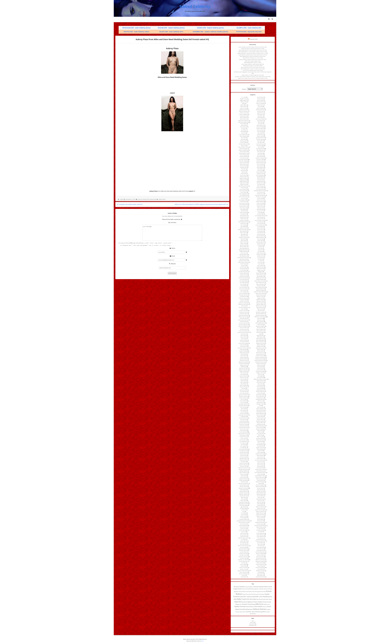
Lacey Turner (260, 211)
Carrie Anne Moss (243, 288)
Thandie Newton (260, 539)
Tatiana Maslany (260, 533)
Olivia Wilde (260, 388)
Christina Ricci (243, 329)
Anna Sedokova (243, 195)
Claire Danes (243, 335)
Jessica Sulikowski (243, 573)
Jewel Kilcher (260, 97)
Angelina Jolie (243, 179)
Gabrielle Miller (243, 460)
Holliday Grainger (243, 502)
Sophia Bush (260, 505)
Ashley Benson (243, 215)
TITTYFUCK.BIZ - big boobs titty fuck (249, 32)
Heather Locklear (243, 494)
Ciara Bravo (243, 334)
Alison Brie (243, 139)
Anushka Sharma (243, 206)
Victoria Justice (260, 556)
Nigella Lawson (260, 373)
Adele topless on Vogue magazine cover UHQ (253, 75)
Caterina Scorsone (243, 298)
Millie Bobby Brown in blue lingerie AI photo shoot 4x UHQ (253, 51)
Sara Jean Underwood (260, 460)
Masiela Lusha (260, 296)
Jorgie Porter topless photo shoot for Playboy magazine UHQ (252, 78)
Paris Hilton (260, 393)
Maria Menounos (260, 282)
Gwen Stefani (243, 477)
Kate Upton (260, 154)
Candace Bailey (243, 273)
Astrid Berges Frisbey (243, 221)
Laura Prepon (260, 223)
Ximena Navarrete (260, 564)
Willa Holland (260, 563)
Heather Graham (243, 492)
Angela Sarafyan (243, 178)
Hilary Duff (243, 499)
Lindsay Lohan (260, 254)
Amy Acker (243, 169)
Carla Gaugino (243, 284)
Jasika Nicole (243, 536)
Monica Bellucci (260, 338)
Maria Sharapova (260, 284)
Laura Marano (260, 221)
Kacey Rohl (260, 133)
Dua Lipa (243, 388)
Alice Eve (243, 133)
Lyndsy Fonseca (260, 267)
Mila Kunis (260, 318)
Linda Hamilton (260, 253)
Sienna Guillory (260, 494)
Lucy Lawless (260, 265)
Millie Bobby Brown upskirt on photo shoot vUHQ (253, 69)
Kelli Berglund (260, 176)
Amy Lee (244, 172)
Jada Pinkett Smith (243, 522)
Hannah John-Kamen (243, 483)
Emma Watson (242, 432)
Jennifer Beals (243, 552)
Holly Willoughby (243, 505)
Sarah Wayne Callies (260, 475)
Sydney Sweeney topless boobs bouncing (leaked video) (252, 59)
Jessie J (243, 575)
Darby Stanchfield (243, 363)
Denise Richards (243, 376)
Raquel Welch (260, 422)
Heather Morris (243, 496)
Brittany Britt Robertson (243, 257)
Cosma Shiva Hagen (243, 343)
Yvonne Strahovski (260, 567)
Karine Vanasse (260, 144)
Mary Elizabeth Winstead (260, 292)
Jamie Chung (243, 528)
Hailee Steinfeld (243, 480)
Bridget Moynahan (243, 249)
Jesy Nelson (243, 577)
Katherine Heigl (260, 159)
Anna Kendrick (243, 189)
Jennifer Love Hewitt (243, 559)
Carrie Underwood (243, 293)
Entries (252, 622)
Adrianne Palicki (243, 109)
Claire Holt (243, 338)
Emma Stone (243, 430)
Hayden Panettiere (243, 488)
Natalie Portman (260, 355)
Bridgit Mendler (243, 251)
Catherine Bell (243, 299)
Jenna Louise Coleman (243, 545)
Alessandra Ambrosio (243, 120)
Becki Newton (243, 231)
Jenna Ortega (243, 547)
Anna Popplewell (243, 193)
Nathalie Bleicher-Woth (260, 360)
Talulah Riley (260, 528)
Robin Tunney (260, 436)
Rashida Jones (260, 424)
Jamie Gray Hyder (243, 530)
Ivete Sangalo (243, 517)
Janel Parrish (243, 533)
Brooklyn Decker (243, 260)
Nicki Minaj (260, 366)
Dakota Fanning (243, 351)
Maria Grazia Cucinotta (260, 281)
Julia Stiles (260, 122)
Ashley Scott (243, 218)
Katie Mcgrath (260, 167)
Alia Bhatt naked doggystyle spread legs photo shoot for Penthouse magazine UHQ (252, 72)
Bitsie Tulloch (243, 242)
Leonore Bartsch (260, 242)
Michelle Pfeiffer (260, 313)
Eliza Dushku (243, 401)
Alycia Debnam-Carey (243, 147)
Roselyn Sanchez (260, 447)
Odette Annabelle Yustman (260, 379)
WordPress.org (252, 625)
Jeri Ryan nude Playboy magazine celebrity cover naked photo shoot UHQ (252, 76)
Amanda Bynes (243, 154)
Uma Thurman (260, 549)
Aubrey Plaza (152, 199)
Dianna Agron (243, 382)
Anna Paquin (243, 192)
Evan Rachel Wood (243, 449)
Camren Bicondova (243, 271)
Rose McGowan (260, 444)
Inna (243, 511)
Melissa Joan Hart (260, 306)
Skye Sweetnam (260, 499)
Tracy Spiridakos (260, 547)
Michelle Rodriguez (260, 315)
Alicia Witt (243, 137)
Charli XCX (243, 309)
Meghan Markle (260, 299)
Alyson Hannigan (243, 148)
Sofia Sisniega (260, 502)
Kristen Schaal (260, 200)
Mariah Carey (260, 285)
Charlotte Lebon (243, 313)
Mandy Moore (260, 276)
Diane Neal (243, 380)
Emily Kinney (243, 419)
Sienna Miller (260, 496)
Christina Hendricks (243, 326)
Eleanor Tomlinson (243, 394)
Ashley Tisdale (243, 220)
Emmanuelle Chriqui (243, 433)
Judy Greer (260, 116)
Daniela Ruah (243, 357)
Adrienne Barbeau (243, 111)
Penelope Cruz (260, 397)
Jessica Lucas (243, 569)
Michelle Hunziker (260, 312)
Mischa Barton (260, 330)
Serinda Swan (260, 480)
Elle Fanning (243, 407)
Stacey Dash (260, 517)
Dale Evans (243, 354)
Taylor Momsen (260, 534)
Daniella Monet (243, 359)
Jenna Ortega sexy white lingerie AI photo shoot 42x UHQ (253, 47)
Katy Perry (259, 170)
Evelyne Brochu (243, 452)
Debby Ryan (243, 366)
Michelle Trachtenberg (260, 316)
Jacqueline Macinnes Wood (243, 520)
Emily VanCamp (243, 425)
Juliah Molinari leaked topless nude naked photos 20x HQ (253, 55)
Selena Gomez (259, 478)
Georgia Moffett (243, 471)
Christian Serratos (243, 323)
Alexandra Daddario (243, 122)
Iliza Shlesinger (243, 508)
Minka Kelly (260, 324)
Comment (173, 222)
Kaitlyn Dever (260, 134)
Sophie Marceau (260, 513)
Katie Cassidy (260, 164)
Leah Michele (260, 232)
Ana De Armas (243, 175)
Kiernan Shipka (260, 187)
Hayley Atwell (243, 489)
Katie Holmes (260, 165)
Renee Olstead (260, 427)
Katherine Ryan (260, 161)
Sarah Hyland (260, 468)
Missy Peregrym (260, 332)
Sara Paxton (260, 461)
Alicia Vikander (243, 136)
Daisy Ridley (243, 349)
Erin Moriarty (243, 443)
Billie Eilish (243, 239)
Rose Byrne (260, 441)
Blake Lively (243, 243)
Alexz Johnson (243, 126)
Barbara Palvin (243, 228)
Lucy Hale (260, 264)
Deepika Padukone (243, 369)
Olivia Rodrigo (260, 387)
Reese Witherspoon (260, 425)
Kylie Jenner (260, 207)
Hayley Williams (243, 491)
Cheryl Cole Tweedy (243, 316)
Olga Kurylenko (260, 380)
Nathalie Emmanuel (260, 362)
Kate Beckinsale (260, 148)
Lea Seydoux (260, 231)
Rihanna (260, 432)
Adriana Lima (243, 108)
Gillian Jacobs (243, 474)
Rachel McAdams (260, 413)
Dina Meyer (243, 383)
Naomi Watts (260, 349)
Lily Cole (260, 248)
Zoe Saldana (260, 573)
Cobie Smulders (243, 340)
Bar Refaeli (243, 226)
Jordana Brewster (260, 109)
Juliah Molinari (260, 125)
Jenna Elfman (243, 542)
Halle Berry (243, 482)
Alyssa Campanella (243, 150)
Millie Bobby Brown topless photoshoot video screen (252, 56)
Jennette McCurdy (243, 549)
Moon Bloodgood (260, 340)
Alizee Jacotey (243, 140)
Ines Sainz (243, 510)
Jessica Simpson (243, 572)
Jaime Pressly (243, 524)
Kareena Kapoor (260, 139)
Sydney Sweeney (260, 527)
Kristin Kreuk (260, 203)
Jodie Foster (260, 105)
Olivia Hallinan (260, 382)
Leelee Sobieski (260, 235)
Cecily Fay (243, 306)
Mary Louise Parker (260, 293)
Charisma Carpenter (243, 307)
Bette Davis (243, 235)
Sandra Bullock (260, 455)
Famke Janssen (243, 454)
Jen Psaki (243, 539)
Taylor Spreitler (260, 536)
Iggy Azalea (243, 506)
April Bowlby (243, 209)
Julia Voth (260, 123)
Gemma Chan (243, 466)
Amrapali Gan (243, 167)
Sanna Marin (260, 457)
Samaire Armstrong (260, 454)
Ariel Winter (243, 214)
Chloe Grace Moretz (243, 320)
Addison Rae (243, 102)
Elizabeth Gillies (244, 404)
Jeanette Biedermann (243, 538)
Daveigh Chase (243, 365)
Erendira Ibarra (243, 436)
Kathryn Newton (260, 162)
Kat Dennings (260, 145)
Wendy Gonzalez (260, 558)
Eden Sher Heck (243, 390)
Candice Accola (243, 274)
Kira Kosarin (260, 192)
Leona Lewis (260, 240)
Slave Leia (260, 500)
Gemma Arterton (243, 463)
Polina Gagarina (260, 408)
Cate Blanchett (243, 296)
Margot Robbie (260, 279)
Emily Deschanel (243, 418)
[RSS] (272, 19)
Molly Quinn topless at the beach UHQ (252, 65)
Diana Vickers (243, 377)
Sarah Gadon (260, 466)
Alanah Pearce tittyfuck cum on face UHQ (253, 58)
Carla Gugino (243, 285)
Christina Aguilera (243, 324)
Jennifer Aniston (243, 550)
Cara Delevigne (243, 279)
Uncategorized (259, 550)
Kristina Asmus (260, 204)
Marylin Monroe (260, 295)
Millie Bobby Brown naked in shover (252, 62)
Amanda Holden (243, 156)
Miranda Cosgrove (260, 326)
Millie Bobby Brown (260, 323)
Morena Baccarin (260, 341)
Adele (243, 103)
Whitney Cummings (260, 559)
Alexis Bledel (243, 123)
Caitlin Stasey (243, 264)
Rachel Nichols (260, 415)
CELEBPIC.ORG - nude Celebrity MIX (248, 28)
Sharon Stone (260, 488)
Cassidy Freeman (243, 295)
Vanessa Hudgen (260, 553)
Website (173, 264)
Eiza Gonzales (243, 391)
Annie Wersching (243, 204)
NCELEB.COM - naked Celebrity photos (171, 28)
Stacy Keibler (260, 519)
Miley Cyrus (260, 320)
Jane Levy (243, 531)
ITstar (202, 641)
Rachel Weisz (260, 419)
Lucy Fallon (260, 262)
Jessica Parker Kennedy (243, 570)
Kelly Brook (260, 179)
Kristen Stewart (260, 201)
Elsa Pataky (243, 411)
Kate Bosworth (260, 150)
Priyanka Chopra (260, 410)
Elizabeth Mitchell (243, 405)
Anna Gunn (243, 187)
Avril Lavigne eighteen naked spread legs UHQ (253, 64)
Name (173, 248)
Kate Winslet (260, 156)
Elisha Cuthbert (243, 397)
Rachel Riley (260, 416)
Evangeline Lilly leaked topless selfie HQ (130, 204)
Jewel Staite (260, 98)
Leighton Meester (260, 237)
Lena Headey (260, 239)
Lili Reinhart (260, 245)
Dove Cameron (243, 385)
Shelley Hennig (260, 491)
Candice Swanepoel (243, 278)
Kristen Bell (260, 198)
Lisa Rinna (260, 259)
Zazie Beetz (260, 569)
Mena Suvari (260, 309)
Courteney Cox (243, 346)
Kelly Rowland (260, 181)
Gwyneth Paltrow (243, 478)
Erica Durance (243, 439)
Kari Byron (260, 142)
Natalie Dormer (260, 354)
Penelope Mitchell (260, 399)
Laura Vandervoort (259, 225)
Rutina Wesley (260, 449)
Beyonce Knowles (243, 237)
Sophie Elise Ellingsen (260, 510)
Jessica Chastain (244, 567)
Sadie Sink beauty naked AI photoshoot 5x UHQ (252, 48)
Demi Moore (243, 374)
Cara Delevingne (244, 281)
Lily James (260, 251)
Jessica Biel (243, 566)
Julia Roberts (260, 120)
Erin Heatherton (243, 441)
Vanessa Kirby (260, 555)
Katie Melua (260, 169)
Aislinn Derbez (243, 117)
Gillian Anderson (243, 472)
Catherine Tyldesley (243, 302)
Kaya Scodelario (260, 172)
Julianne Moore (260, 128)
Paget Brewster (260, 390)
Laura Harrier (260, 218)
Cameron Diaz (243, 267)
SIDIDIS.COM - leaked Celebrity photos (210, 28)
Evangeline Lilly (243, 450)
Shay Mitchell (260, 489)
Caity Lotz (243, 265)
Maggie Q (260, 271)
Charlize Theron (243, 310)
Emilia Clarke (243, 413)
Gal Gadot (243, 461)
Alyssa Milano (243, 151)
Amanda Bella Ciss (243, 153)
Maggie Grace (260, 270)
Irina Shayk (243, 513)
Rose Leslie (260, 443)
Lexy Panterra (260, 243)
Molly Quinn (260, 337)
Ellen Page (243, 408)
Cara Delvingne (243, 282)
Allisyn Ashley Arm (243, 144)
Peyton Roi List (260, 402)
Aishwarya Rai (243, 116)
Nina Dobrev (260, 377)
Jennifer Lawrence (243, 556)
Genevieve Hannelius (243, 468)
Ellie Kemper (243, 410)
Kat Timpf (260, 147)
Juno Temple (260, 131)
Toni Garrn (260, 545)
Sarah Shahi (260, 474)
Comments (252, 624)
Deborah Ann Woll (243, 368)
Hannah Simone (243, 486)
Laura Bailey (260, 217)
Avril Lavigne (243, 225)
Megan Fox (260, 298)
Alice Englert (243, 131)
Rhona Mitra (260, 430)
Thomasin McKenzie (260, 541)
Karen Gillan (260, 140)
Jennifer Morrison (243, 561)
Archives (244, 89)
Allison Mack (243, 142)
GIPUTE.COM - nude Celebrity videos (136, 32)
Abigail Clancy (243, 98)
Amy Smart (243, 173)
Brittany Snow (243, 259)
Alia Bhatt (243, 130)
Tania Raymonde (260, 530)
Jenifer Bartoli (243, 541)
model (260, 334)
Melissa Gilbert (260, 304)
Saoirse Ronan (260, 458)
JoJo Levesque (260, 108)
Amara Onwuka (243, 162)
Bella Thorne (243, 232)
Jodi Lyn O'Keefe (260, 103)
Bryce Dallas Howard (243, 262)
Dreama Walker (243, 387)
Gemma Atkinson (243, 464)
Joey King (260, 106)
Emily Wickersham (243, 427)
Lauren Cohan (260, 229)
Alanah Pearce (243, 119)
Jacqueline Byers (243, 519)
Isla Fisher (243, 514)
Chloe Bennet (243, 318)
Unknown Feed (253, 39)
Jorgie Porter (260, 112)
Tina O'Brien (260, 542)
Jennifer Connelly (243, 553)
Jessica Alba (243, 564)
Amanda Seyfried (243, 159)
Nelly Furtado (260, 365)
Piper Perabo (260, 407)
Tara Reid (260, 531)
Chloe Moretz (243, 321)
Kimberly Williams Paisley (260, 190)
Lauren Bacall (260, 228)
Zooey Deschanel (260, 577)
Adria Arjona (243, 106)
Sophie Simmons (260, 514)
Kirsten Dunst (260, 193)
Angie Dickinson (243, 181)
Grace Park (243, 475)
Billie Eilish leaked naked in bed (253, 61)
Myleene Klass (260, 346)
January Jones (243, 534)
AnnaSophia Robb (243, 200)
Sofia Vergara (260, 503)
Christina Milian (243, 327)
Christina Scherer (243, 330)
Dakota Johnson (243, 352)
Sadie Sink (260, 450)
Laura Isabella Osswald (260, 220)
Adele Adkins (243, 105)
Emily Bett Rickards (243, 415)
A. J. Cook (243, 97)
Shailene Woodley (260, 482)
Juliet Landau (260, 130)
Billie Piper (243, 240)
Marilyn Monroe (260, 288)
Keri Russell (260, 184)
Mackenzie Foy (260, 268)
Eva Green (243, 444)
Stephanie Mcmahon (260, 522)
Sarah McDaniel (260, 471)
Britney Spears (243, 254)
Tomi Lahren (260, 544)
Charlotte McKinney (243, 315)
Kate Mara (260, 153)
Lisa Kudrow (260, 257)
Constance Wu (243, 341)
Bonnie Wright (243, 246)
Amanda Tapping (243, 161)
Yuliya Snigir (260, 566)
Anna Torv (243, 198)
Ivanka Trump (243, 516)
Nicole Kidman (260, 369)
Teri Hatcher (260, 538)
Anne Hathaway (243, 203)
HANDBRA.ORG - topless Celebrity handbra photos (210, 32)
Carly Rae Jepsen (243, 287)
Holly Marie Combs (243, 503)
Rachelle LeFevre (260, 421)
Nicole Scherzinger (260, 371)
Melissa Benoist (260, 302)
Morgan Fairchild (260, 343)
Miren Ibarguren (260, 329)
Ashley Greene (243, 217)
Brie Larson (243, 253)
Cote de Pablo (243, 344)
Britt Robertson (243, 256)
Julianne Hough (260, 126)
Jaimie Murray (243, 527)
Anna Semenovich (243, 197)
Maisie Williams (260, 273)
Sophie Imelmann (260, 511)
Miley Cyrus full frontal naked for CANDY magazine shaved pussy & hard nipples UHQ (200, 204)
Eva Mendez (243, 447)
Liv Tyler (260, 260)
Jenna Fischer (243, 544)
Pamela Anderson (260, 391)
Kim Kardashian (260, 189)
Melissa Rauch (259, 307)
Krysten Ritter (260, 206)
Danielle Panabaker (243, 362)
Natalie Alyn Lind (260, 352)
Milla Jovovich (260, 321)
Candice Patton (243, 276)
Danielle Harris (243, 360)
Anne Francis (243, 201)
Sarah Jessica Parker (260, 469)
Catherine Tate (243, 301)
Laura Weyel (260, 226)
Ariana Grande (243, 212)
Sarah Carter (260, 463)
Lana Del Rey (260, 214)
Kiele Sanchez (260, 186)
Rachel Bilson (260, 411)
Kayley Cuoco (260, 173)
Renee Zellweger (260, 429)
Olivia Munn (260, 385)
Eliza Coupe (243, 399)
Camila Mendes (243, 268)
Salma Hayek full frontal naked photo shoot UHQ (252, 67)
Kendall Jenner (260, 183)
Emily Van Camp (243, 424)
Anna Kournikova (243, 190)
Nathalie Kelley (260, 363)
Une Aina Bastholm (260, 552)
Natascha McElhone (260, 357)
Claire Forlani (243, 337)
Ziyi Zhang (260, 572)
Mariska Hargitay (260, 290)
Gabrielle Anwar (243, 458)
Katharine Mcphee (260, 158)
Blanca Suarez (243, 245)
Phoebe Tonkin (260, 404)
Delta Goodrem (243, 371)
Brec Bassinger (243, 248)
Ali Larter (243, 128)
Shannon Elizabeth (260, 486)
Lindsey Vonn (260, 256)
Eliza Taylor (243, 402)
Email (173, 256)
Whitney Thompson (260, 561)
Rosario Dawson (260, 439)
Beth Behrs (243, 234)
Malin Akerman (260, 274)
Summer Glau (260, 524)
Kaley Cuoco (260, 136)
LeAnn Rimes (260, 234)
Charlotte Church (243, 312)
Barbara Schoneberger (243, 229)
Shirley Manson (260, 492)
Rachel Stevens (260, 418)
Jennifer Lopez (243, 558)
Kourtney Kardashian (260, 195)
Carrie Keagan (243, 292)
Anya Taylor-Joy (243, 207)
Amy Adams (243, 170)
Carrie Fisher (243, 290)
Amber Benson (243, 164)
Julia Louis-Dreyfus (260, 119)
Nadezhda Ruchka (260, 348)
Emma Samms (243, 429)
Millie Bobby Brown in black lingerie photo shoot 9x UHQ (252, 50)
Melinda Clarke (260, 301)
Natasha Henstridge (260, 359)
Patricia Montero (260, 396)
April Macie (243, 211)
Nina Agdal (260, 376)
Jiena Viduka (260, 100)
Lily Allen (260, 246)
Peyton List (260, 401)
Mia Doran (260, 310)
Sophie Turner (260, 516)
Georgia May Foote (243, 469)
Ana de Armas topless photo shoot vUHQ (253, 70)
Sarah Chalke (260, 464)
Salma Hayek (260, 452)
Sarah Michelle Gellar (260, 472)
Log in (252, 620)
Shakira (260, 483)
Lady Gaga (260, 212)
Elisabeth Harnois (243, 396)
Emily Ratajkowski (243, 422)
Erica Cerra (243, 438)
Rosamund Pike (260, 438)
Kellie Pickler (260, 178)
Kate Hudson (260, 151)
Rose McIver (260, 446)
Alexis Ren (243, 125)
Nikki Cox (260, 374)
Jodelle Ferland (260, 102)
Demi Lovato (243, 373)
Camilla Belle (243, 270)
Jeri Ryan (243, 563)
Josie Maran (260, 114)
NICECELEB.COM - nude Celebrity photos (136, 28)
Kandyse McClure (260, 137)
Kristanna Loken (260, 197)
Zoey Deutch (260, 575)
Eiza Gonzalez (243, 393)
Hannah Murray (243, 485)
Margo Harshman (260, 278)
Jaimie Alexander (243, 525)
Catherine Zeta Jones (243, 304)
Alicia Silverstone (243, 134)
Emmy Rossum (243, 435)
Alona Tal (243, 145)
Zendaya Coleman (260, 570)
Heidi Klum (243, 497)
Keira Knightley (260, 175)
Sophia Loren (260, 508)
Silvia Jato (260, 497)
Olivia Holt (260, 383)
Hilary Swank (243, 500)
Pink (260, 405)
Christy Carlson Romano (243, 332)
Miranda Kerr (260, 327)
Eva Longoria (243, 446)
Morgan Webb (260, 344)
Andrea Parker (243, 176)
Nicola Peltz (260, 368)
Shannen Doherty (260, 485)
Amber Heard (243, 165)
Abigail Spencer (243, 100)
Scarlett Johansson (259, 477)
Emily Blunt (243, 416)
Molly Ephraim (260, 335)
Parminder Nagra (260, 394)
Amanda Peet (243, 158)
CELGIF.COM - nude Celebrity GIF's (171, 32)
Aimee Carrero (243, 112)
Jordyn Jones (260, 111)
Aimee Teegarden (243, 114)
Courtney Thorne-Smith (243, 348)
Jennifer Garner (243, 555)
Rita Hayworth (260, 433)
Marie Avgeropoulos (260, 287)
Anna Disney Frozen (243, 186)
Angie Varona (243, 184)
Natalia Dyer (260, 351)
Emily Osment (243, 421)
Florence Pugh (243, 457)
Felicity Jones (243, 455)
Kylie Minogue (260, 209)
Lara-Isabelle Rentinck (260, 215)
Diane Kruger (243, 379)
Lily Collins (260, 249)
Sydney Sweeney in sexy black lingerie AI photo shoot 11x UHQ (253, 53)
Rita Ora (260, 435)
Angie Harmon (243, 183)
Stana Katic (260, 520)
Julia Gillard (260, 117)
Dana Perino (243, 355)
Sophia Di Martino (260, 506)
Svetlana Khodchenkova (260, 525)
